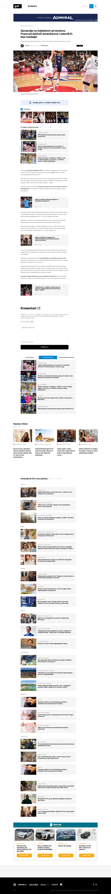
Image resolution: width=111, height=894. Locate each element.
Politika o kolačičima (93, 890)
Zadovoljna (33, 885)
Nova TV (14, 885)
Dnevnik (22, 885)
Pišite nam (53, 890)
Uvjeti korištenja (76, 890)
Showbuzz (45, 885)
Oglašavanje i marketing (66, 890)
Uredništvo (58, 890)
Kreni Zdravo (61, 885)
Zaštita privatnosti (84, 890)
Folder (55, 885)
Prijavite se (44, 347)
